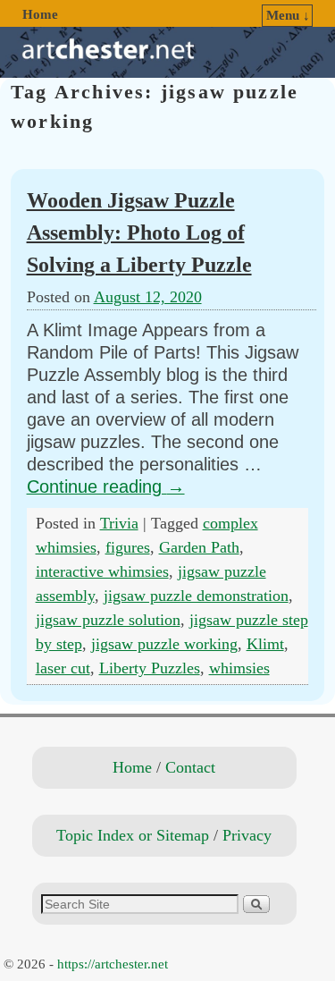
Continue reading (106, 486)
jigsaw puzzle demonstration (196, 596)
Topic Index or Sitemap (132, 835)
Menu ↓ (288, 15)
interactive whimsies (102, 571)
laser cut (63, 668)
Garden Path (199, 547)
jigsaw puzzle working (164, 644)
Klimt (265, 644)
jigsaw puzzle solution (108, 620)
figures (127, 547)
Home (40, 14)
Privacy (247, 835)
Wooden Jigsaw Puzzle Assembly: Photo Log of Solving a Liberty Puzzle (139, 232)
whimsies (239, 668)
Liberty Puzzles (149, 668)
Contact (190, 767)
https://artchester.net (112, 964)
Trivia (119, 523)
